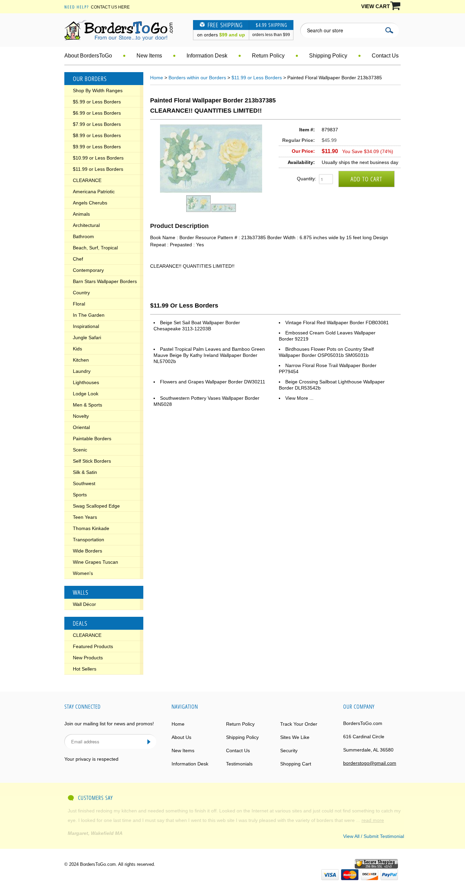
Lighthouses (86, 382)
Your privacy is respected (91, 759)
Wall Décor (84, 604)
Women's (83, 573)
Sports (80, 494)
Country (81, 292)
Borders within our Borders (197, 77)
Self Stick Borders (92, 461)
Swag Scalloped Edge (96, 506)
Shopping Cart (295, 763)
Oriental (81, 427)
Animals (81, 214)
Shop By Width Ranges (98, 90)
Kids (77, 348)
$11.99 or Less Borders (98, 169)
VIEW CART (375, 6)
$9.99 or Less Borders (97, 146)
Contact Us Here (110, 7)
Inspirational (86, 326)
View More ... (299, 398)
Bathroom (83, 236)
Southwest (84, 483)
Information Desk (207, 56)
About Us (181, 737)
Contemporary (88, 270)
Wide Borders (87, 551)
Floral (79, 304)
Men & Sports (87, 405)
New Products (88, 657)
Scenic (80, 449)
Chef (78, 259)
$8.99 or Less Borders (97, 135)
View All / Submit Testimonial (373, 836)
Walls (81, 592)
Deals (80, 623)
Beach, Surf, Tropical (95, 247)
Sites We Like (294, 737)
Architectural (86, 225)
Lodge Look (85, 393)
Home (156, 77)
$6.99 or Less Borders (97, 113)
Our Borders (90, 78)
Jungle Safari (87, 337)
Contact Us (385, 56)
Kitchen (81, 360)
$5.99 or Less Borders (97, 101)
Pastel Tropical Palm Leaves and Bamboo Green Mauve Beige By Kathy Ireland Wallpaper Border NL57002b (209, 355)
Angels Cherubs (90, 202)
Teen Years (85, 517)
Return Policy (268, 56)
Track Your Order (298, 724)
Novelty (81, 416)
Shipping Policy (328, 56)
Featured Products (93, 646)
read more (191, 810)
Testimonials (239, 763)
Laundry (82, 371)
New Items (149, 56)
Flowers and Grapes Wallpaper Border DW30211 (212, 381)
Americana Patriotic (94, 191)
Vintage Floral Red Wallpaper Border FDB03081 (337, 322)
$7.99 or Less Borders (97, 124)
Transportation (88, 539)
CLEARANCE (87, 180)
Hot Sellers (84, 669)
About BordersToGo (88, 56)
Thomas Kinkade (91, 528)
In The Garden (89, 315)
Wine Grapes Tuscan (95, 562)
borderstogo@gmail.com (369, 763)
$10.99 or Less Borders (98, 158)
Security (289, 750)
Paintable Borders (92, 438)
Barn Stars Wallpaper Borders (105, 281)
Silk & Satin (85, 472)
